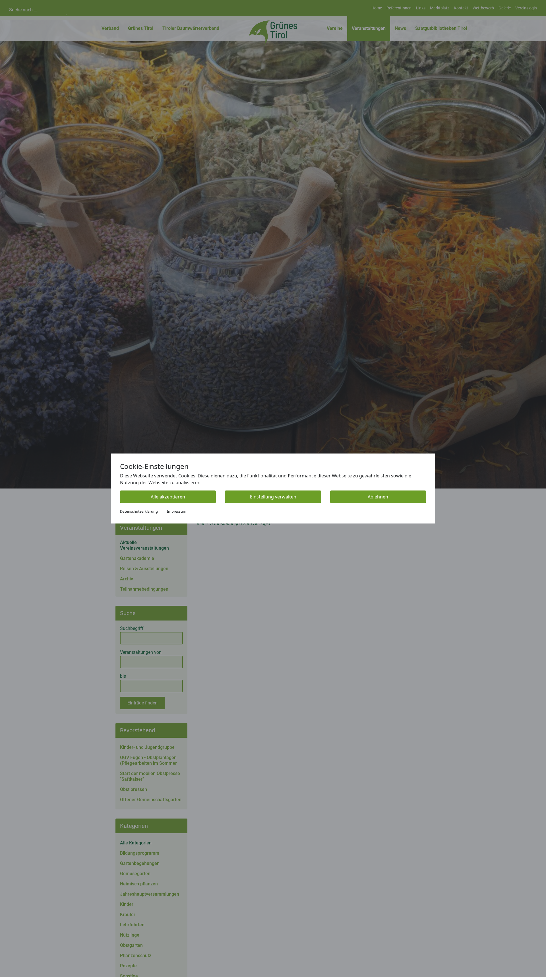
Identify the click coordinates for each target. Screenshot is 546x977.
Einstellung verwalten (273, 497)
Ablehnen (378, 497)
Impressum (176, 511)
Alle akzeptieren (168, 497)
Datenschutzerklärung (139, 511)
